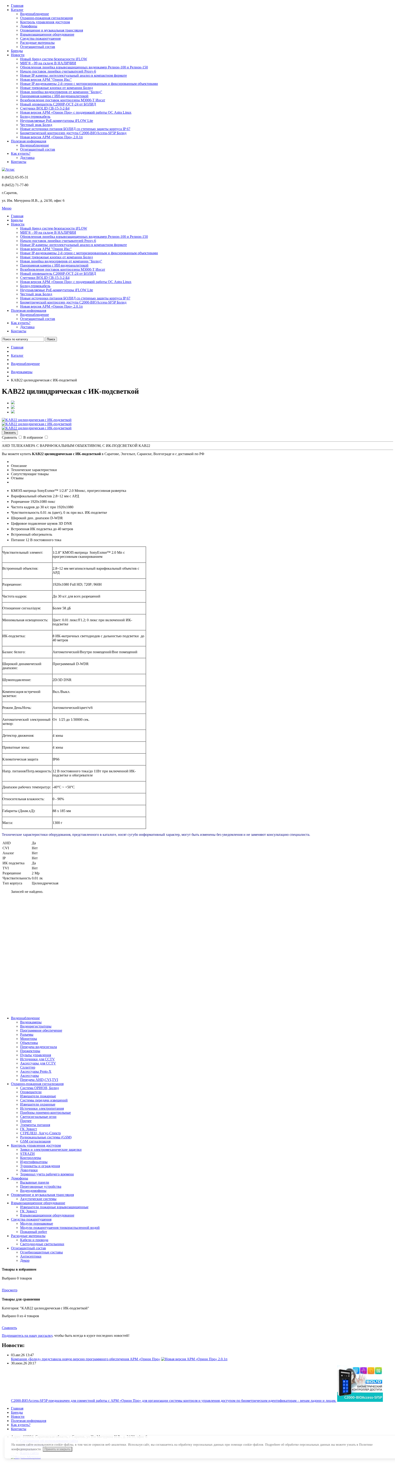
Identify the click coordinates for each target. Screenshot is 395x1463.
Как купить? (20, 153)
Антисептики (30, 1256)
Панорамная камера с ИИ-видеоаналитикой (54, 96)
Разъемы (26, 1034)
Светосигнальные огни (38, 1117)
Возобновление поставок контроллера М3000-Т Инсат (62, 100)
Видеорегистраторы (35, 1026)
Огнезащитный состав (37, 47)
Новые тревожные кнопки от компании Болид (56, 88)
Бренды (17, 51)
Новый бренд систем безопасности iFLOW (53, 59)
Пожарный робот (33, 1232)
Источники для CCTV (37, 1059)
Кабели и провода (34, 1240)
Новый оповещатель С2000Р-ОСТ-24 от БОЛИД (58, 104)
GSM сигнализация (35, 1141)
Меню (6, 208)
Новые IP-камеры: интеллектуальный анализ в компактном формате (73, 75)
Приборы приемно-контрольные (45, 1112)
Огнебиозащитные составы (41, 1252)
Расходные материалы (37, 43)
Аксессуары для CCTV (38, 1063)
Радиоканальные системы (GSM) (46, 1137)
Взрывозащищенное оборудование (47, 34)
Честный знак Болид (36, 125)
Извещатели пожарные (38, 1096)
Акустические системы (38, 1199)
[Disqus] (197, 954)
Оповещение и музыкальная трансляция (51, 30)
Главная (17, 6)
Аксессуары (29, 1076)
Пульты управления (35, 1055)
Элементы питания (35, 1125)
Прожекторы (30, 1051)
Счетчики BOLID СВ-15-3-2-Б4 (44, 108)
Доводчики (29, 1170)
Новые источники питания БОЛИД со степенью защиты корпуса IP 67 (75, 129)
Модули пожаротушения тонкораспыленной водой (60, 1228)
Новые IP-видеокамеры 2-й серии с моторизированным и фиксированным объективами (89, 84)
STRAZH (27, 1154)
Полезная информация (28, 141)
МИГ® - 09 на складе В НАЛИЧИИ (48, 63)
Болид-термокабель (35, 116)
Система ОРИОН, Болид (39, 1088)
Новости (17, 55)
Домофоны (28, 26)
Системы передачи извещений (44, 1100)
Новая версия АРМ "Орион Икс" (46, 79)
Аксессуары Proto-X (35, 1071)
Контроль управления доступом (45, 22)
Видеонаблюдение (34, 14)
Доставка (27, 158)
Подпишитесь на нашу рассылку (27, 1335)
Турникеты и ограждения (40, 1166)
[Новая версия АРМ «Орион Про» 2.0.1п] (194, 1359)
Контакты (18, 162)
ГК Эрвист (28, 1129)
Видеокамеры (21, 372)
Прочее (26, 1121)
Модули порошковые (36, 1223)
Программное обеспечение (41, 1030)
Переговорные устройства (40, 1186)
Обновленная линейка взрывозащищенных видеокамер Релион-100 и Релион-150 (84, 67)
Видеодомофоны (33, 1191)
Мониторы (28, 1039)
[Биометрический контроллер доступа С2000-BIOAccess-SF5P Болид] (360, 1401)
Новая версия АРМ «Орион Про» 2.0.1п (51, 137)
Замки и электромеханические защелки (51, 1149)
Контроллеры (30, 1158)
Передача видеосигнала (38, 1047)
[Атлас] (8, 169)
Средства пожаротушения (40, 38)
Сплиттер (27, 1067)
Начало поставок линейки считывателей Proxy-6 (58, 71)
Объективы (29, 1043)
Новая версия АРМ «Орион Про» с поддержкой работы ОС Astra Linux (75, 112)
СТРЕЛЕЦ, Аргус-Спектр (40, 1133)
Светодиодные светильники (42, 1244)
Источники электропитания (42, 1108)
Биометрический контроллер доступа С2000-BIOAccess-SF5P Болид (73, 133)
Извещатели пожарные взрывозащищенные (54, 1207)
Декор (24, 1260)
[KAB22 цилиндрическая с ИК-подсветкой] (37, 420)
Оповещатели (31, 1092)
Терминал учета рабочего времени (47, 1174)
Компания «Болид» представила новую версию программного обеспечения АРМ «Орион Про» (85, 1359)
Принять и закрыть (57, 1449)
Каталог (17, 10)
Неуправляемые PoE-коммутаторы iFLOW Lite (56, 121)
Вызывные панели (34, 1182)
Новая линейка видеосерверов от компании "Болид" (61, 92)
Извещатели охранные (37, 1104)
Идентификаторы (34, 1162)
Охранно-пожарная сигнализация (46, 18)
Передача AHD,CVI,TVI (39, 1080)
